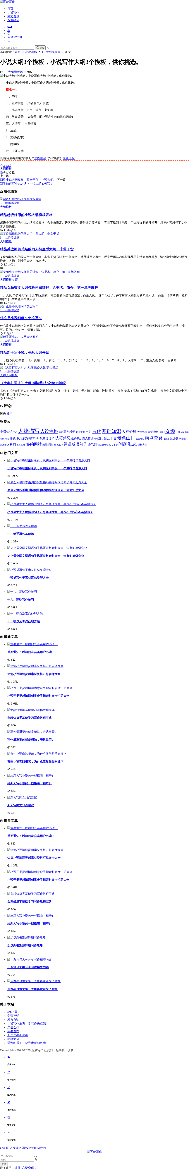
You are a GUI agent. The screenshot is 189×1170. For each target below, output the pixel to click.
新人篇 (86, 438)
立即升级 (69, 158)
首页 (10, 8)
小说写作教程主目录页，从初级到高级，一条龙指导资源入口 (47, 468)
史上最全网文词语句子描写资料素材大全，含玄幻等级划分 (45, 555)
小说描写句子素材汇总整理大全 (28, 577)
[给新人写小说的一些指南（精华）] (31, 775)
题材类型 (142, 444)
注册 (18, 1167)
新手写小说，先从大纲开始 (24, 352)
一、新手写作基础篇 (20, 533)
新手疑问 (97, 438)
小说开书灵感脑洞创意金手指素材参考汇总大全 (38, 695)
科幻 (13, 444)
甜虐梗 (174, 438)
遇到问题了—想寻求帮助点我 (26, 1042)
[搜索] (8, 33)
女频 (15, 279)
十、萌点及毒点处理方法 (23, 621)
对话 (7, 439)
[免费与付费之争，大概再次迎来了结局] (34, 981)
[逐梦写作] (7, 1)
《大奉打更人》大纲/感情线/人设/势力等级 (33, 383)
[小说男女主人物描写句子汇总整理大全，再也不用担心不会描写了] (51, 504)
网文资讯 (13, 16)
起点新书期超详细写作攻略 (25, 945)
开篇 (13, 438)
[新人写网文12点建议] (22, 797)
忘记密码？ (29, 1167)
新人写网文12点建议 (20, 805)
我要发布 (13, 1031)
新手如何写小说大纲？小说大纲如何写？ (26, 183)
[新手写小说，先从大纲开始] (19, 336)
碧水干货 (4, 444)
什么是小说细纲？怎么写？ (21, 318)
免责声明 (13, 1015)
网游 (51, 444)
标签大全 (13, 1039)
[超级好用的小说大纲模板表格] (20, 199)
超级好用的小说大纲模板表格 (26, 215)
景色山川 (126, 438)
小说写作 (13, 12)
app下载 (12, 1011)
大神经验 (142, 432)
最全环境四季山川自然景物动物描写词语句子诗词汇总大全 (45, 490)
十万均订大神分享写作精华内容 (28, 967)
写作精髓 (69, 431)
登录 (10, 413)
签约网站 (34, 444)
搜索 (41, 47)
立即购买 (40, 158)
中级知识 (6, 432)
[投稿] (8, 30)
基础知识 (111, 431)
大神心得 (129, 432)
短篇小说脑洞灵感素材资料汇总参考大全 (34, 674)
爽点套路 (154, 437)
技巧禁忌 (63, 438)
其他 (61, 432)
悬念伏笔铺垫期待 (29, 438)
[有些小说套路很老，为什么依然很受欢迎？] (36, 753)
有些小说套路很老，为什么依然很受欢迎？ (35, 761)
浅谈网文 (140, 439)
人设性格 (49, 431)
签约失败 (21, 445)
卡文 (88, 431)
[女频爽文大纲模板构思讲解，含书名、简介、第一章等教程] (40, 271)
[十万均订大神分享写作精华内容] (29, 959)
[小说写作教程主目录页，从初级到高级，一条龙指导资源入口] (48, 460)
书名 (15, 432)
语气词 (92, 444)
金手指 (114, 445)
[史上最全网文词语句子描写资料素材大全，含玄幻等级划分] (47, 547)
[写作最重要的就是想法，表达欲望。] (32, 731)
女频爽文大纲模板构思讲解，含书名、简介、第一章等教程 (49, 287)
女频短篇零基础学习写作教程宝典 (29, 717)
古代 (96, 431)
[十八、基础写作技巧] (22, 591)
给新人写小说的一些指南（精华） (29, 783)
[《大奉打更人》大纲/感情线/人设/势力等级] (29, 367)
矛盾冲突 (183, 439)
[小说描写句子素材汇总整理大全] (29, 569)
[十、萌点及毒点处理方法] (25, 613)
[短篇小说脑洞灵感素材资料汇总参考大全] (35, 666)
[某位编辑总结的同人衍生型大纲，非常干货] (29, 233)
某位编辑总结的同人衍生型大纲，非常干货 (37, 249)
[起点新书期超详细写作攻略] (26, 937)
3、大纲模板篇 (13, 71)
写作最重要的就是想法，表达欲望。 (31, 739)
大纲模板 (6, 168)
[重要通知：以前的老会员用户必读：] (32, 644)
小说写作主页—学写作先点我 (26, 1023)
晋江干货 (110, 438)
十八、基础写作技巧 (20, 599)
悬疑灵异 (48, 438)
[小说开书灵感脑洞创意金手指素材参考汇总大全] (39, 688)
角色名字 (58, 444)
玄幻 (166, 438)
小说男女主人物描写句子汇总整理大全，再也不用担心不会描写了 (50, 512)
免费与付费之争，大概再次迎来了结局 (32, 989)
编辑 (45, 444)
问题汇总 (127, 443)
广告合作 (13, 1027)
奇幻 (162, 431)
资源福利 (13, 20)
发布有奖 (13, 1019)
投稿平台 (76, 438)
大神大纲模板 (9, 375)
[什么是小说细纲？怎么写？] (19, 306)
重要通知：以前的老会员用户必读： (31, 652)
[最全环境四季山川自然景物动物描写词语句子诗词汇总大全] (47, 482)
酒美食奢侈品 (104, 445)
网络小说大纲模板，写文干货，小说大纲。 (28, 179)
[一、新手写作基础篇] (22, 526)
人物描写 (28, 431)
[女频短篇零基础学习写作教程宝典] (31, 710)
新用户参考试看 (17, 1035)
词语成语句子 (75, 444)
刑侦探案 (80, 432)
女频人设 (180, 432)
